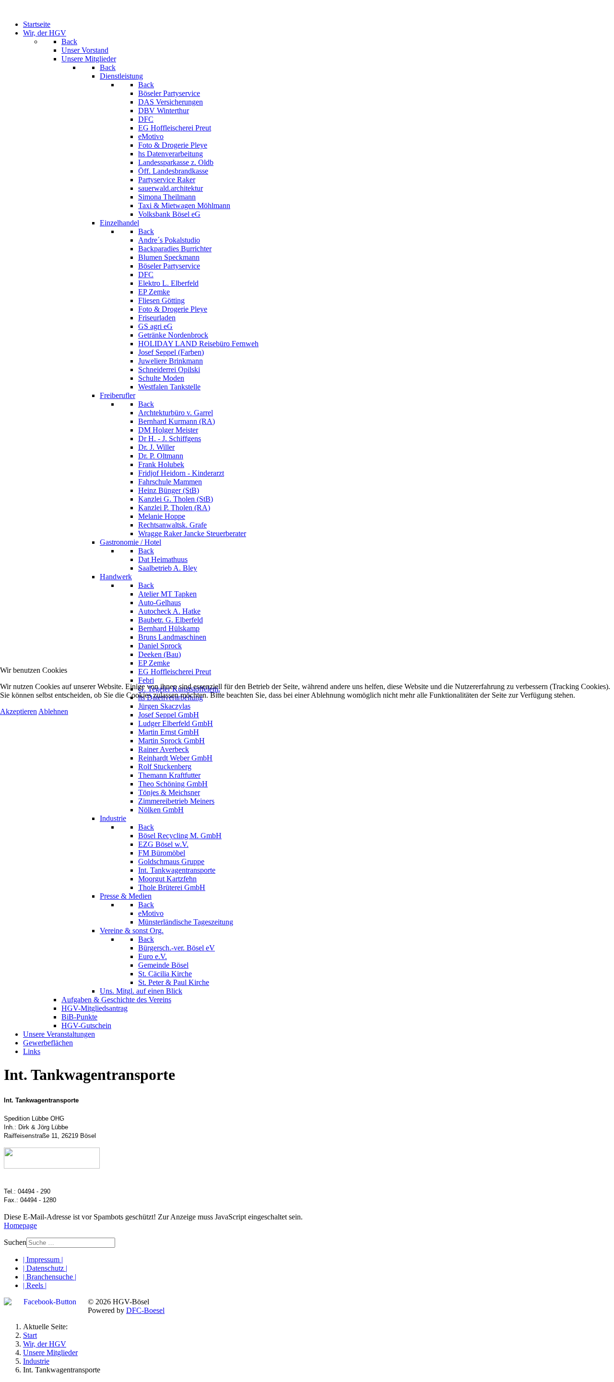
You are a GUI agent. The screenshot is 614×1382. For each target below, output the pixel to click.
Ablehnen (53, 711)
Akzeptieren (18, 711)
